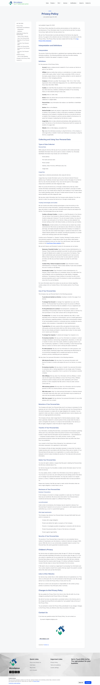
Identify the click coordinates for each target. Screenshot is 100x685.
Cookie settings (55, 667)
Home (47, 3)
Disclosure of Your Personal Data (23, 49)
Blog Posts (32, 667)
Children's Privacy (21, 54)
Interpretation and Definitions (23, 27)
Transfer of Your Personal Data (23, 44)
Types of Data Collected (22, 36)
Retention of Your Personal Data (23, 40)
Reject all (81, 682)
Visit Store (32, 665)
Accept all (88, 682)
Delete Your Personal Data (23, 46)
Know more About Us (35, 662)
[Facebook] (10, 672)
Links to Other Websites (22, 56)
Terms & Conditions (56, 665)
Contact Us (88, 3)
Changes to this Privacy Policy (23, 58)
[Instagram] (16, 672)
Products (52, 3)
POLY (59, 3)
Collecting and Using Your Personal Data (22, 34)
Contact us (46, 644)
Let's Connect (33, 670)
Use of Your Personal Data (23, 38)
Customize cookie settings (14, 683)
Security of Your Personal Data (23, 52)
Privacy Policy (20, 25)
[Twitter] (13, 672)
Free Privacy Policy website (54, 243)
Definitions (19, 31)
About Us (81, 3)
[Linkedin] (18, 672)
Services (65, 3)
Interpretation (20, 29)
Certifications (73, 3)
